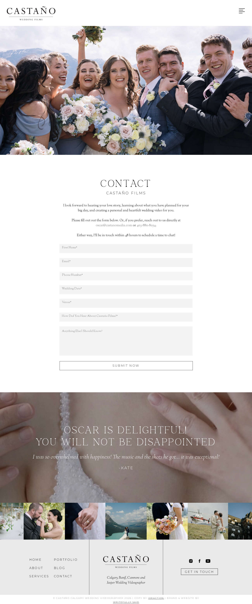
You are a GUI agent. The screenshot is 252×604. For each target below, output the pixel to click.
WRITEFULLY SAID (126, 602)
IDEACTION (156, 598)
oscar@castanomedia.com (114, 225)
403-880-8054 (146, 225)
